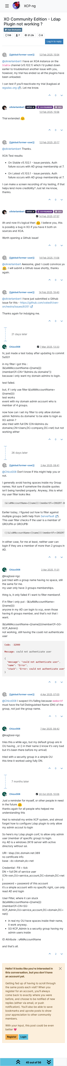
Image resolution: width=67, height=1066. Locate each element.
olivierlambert (17, 107)
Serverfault (47, 516)
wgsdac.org (9, 87)
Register (11, 1036)
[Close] (60, 969)
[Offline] (5, 107)
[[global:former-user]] (21, 54)
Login (23, 1036)
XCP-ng (30, 6)
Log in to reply (54, 41)
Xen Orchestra (14, 30)
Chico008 (14, 346)
